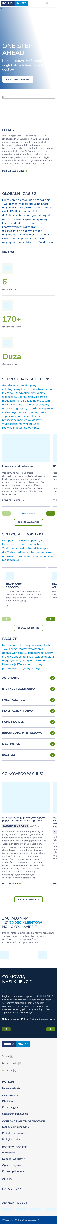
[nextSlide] (50, 513)
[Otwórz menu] (53, 3)
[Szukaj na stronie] (47, 3)
